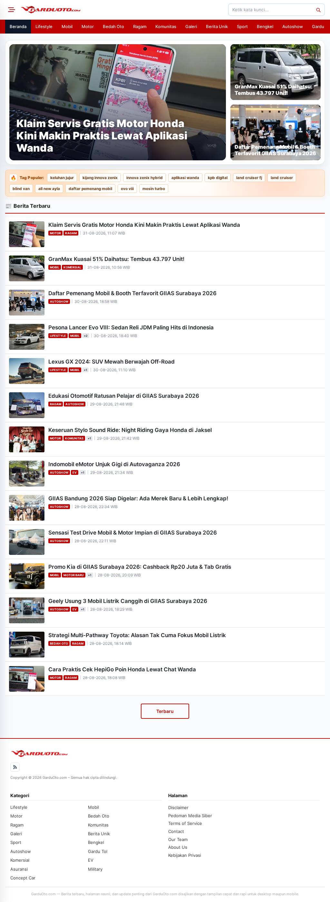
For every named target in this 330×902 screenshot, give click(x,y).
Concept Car (22, 877)
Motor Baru (73, 575)
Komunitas (165, 26)
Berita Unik (217, 26)
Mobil (67, 26)
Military (95, 869)
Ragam (139, 26)
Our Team (178, 839)
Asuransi (19, 869)
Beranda (18, 26)
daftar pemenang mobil (90, 188)
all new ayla (49, 188)
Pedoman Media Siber (190, 815)
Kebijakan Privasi (184, 855)
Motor (88, 26)
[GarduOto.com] (50, 10)
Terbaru (165, 711)
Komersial (72, 267)
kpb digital (218, 177)
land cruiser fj (249, 177)
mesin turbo (153, 188)
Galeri (191, 26)
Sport (242, 26)
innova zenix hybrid (144, 177)
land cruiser (282, 177)
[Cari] (318, 9)
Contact (176, 831)
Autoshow (292, 26)
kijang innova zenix (100, 177)
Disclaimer (178, 807)
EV (75, 472)
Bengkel (265, 26)
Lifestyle (44, 26)
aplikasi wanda (185, 177)
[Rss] (14, 767)
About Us (177, 847)
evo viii (127, 188)
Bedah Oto (113, 26)
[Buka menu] (10, 9)
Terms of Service (185, 823)
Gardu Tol (97, 851)
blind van (21, 188)
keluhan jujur (62, 177)
